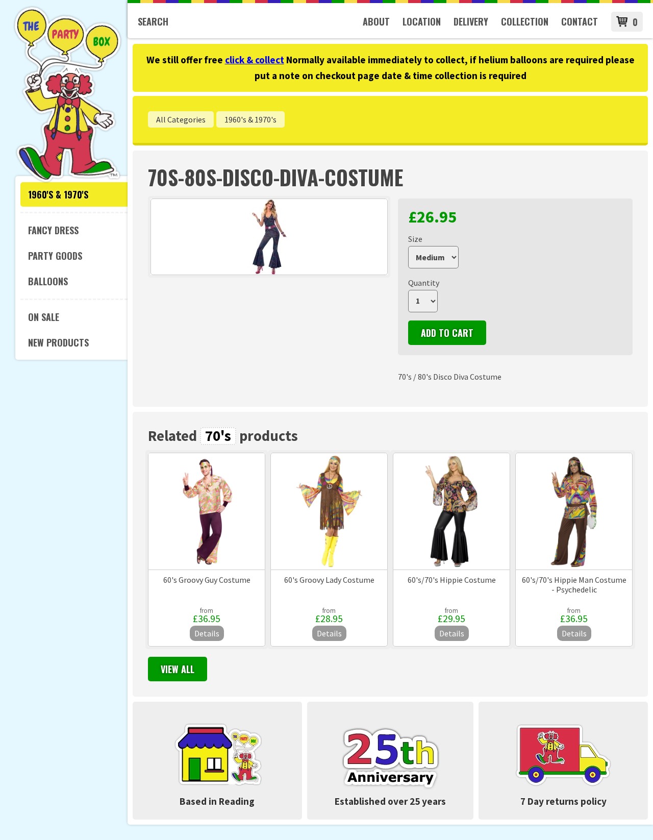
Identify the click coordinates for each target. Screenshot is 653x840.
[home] (67, 181)
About (376, 21)
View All (177, 669)
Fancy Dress (53, 230)
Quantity (423, 283)
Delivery (471, 21)
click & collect (254, 60)
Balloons (48, 281)
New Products (58, 342)
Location (422, 21)
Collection (524, 21)
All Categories (181, 119)
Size (415, 239)
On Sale (43, 317)
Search (153, 21)
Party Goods (55, 255)
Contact (579, 21)
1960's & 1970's (58, 194)
